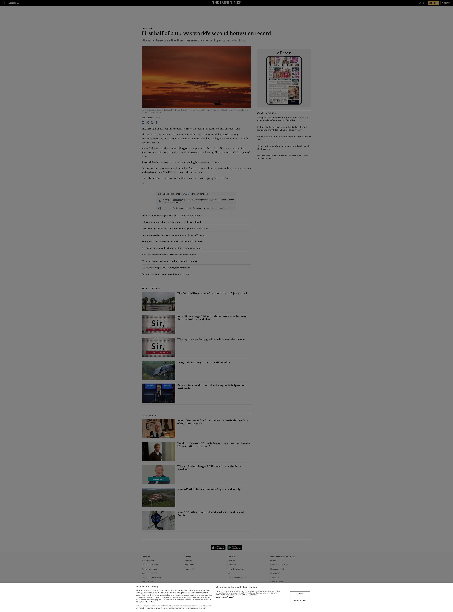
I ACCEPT (300, 594)
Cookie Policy (150, 602)
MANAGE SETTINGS (300, 600)
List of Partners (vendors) (225, 597)
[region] (226, 597)
